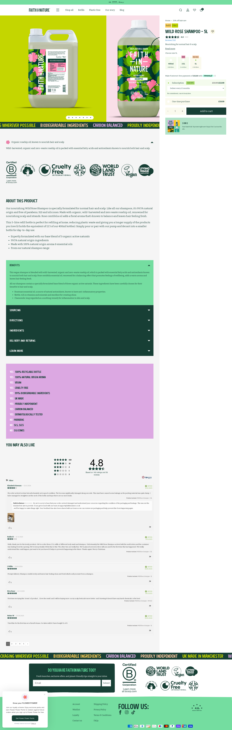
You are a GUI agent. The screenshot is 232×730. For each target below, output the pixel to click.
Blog (122, 10)
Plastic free (94, 10)
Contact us (77, 720)
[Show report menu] (150, 527)
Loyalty (75, 715)
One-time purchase (198, 101)
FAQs (96, 720)
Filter (11, 481)
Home (167, 21)
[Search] (180, 10)
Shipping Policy (101, 704)
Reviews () (170, 40)
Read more (170, 49)
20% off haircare (179, 21)
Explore (36, 712)
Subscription (198, 83)
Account (76, 704)
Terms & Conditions (102, 715)
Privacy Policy (100, 709)
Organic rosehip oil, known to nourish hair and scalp (37, 142)
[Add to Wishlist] (212, 31)
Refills (81, 10)
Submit (106, 683)
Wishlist (76, 709)
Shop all (69, 10)
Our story (110, 10)
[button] (68, 117)
